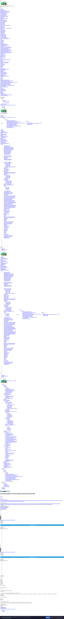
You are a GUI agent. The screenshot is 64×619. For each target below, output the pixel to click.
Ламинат (18, 500)
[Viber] (5, 491)
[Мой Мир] (3, 491)
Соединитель (9, 420)
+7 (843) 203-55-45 (4, 113)
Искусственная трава (50, 500)
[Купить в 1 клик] (0, 513)
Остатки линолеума (6, 500)
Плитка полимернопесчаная (17, 501)
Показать (2, 599)
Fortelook (41, 504)
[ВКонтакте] (0, 491)
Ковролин (32, 500)
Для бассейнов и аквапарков (4, 503)
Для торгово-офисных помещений (47, 503)
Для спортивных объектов (38, 503)
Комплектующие (8, 447)
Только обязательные (59, 617)
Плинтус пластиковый (10, 404)
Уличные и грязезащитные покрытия (29, 504)
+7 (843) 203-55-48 (6, 94)
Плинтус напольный (9, 402)
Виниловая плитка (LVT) (13, 500)
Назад (7, 387)
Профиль (45, 500)
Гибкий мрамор (41, 500)
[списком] (1, 509)
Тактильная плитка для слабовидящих (18, 504)
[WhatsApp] (6, 491)
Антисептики (5, 501)
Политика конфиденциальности (7, 617)
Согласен (48, 617)
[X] (4, 491)
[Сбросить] (1, 598)
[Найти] (1, 7)
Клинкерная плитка (56, 500)
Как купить (5, 484)
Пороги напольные (22, 500)
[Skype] (8, 491)
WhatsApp (3, 107)
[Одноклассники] (2, 491)
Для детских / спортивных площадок (18, 503)
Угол (8, 427)
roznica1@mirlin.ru (3, 104)
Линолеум (7, 388)
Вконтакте (3, 106)
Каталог (5, 385)
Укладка (7, 473)
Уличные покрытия (10, 501)
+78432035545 (4, 95)
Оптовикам (2, 116)
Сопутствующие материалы (8, 504)
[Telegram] (9, 491)
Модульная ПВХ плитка (9, 433)
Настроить (52, 617)
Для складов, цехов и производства (29, 503)
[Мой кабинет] (0, 374)
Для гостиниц (11, 503)
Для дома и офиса (45, 504)
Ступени (22, 501)
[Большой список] (1, 510)
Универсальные (50, 504)
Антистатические (37, 504)
